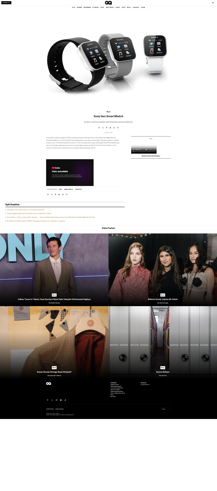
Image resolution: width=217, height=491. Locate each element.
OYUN (143, 7)
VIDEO (118, 7)
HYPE (124, 7)
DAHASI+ (136, 7)
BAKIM (79, 7)
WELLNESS (110, 7)
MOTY (129, 7)
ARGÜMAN (87, 7)
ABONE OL (6, 2)
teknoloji (78, 189)
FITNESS (95, 7)
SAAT (102, 7)
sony (60, 189)
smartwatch (68, 189)
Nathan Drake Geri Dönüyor (151, 156)
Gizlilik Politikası (50, 409)
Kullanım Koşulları (59, 409)
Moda (108, 112)
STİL (73, 7)
